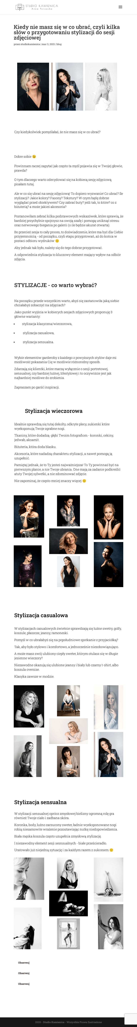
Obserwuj (23, 962)
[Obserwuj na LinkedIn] (70, 979)
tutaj (30, 184)
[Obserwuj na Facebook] (70, 957)
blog (59, 44)
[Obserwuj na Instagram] (70, 968)
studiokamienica (30, 44)
